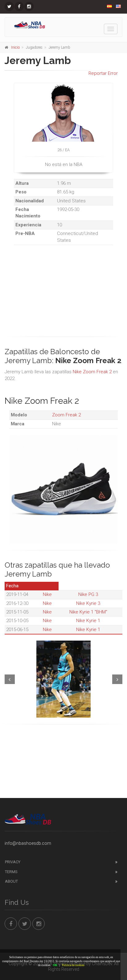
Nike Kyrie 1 (88, 620)
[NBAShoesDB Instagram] (29, 6)
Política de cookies (73, 965)
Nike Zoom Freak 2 (92, 372)
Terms (11, 871)
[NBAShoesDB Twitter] (9, 6)
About (11, 881)
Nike (47, 594)
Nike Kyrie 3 (88, 603)
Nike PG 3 (88, 594)
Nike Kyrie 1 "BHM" (88, 612)
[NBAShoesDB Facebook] (19, 6)
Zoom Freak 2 (66, 415)
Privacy (12, 862)
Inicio (15, 47)
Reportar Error (103, 73)
